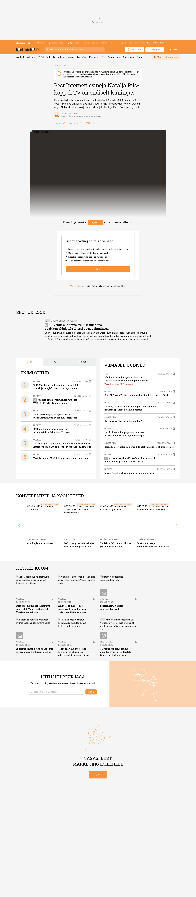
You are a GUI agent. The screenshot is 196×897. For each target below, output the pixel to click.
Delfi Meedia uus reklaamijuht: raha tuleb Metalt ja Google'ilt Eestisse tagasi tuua (33, 609)
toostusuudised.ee (124, 43)
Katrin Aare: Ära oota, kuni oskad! (123, 421)
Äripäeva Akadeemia (36, 539)
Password (94, 57)
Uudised (37, 381)
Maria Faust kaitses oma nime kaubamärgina (129, 473)
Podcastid (50, 57)
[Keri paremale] (176, 525)
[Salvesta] (90, 381)
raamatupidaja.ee (91, 43)
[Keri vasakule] (19, 525)
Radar (140, 57)
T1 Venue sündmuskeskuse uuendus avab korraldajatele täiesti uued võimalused (77, 327)
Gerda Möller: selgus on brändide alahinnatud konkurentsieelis (139, 446)
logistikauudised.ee (142, 43)
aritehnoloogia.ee (107, 43)
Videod (61, 57)
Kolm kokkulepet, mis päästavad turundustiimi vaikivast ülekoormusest (72, 609)
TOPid (40, 57)
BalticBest (82, 57)
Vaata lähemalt (77, 286)
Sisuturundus (114, 57)
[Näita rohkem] (171, 43)
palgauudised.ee (75, 43)
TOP (106, 374)
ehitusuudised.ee (160, 43)
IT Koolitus (69, 539)
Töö (103, 57)
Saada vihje (129, 57)
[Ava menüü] (29, 43)
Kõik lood (30, 57)
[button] (56, 691)
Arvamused (110, 417)
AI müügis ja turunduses (40, 543)
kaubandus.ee (41, 43)
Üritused (71, 57)
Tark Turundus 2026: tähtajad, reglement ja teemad (61, 458)
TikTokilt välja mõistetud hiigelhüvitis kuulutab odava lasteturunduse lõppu (73, 651)
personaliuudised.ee (57, 43)
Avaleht (20, 57)
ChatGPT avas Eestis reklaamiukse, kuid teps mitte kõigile (136, 395)
